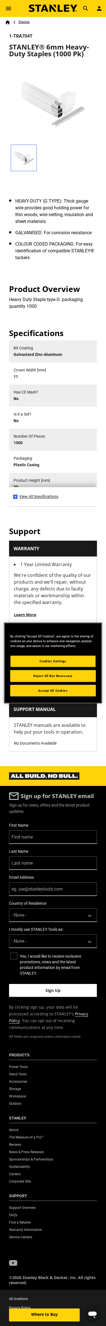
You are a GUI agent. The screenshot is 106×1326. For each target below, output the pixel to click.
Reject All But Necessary (53, 676)
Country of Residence (27, 903)
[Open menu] (8, 8)
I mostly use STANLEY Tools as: (36, 929)
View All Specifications (38, 496)
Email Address (21, 877)
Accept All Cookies (53, 690)
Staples (24, 22)
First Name (18, 825)
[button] (13, 1263)
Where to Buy (44, 1314)
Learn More (25, 614)
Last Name (18, 851)
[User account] (99, 8)
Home (7, 22)
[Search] (85, 8)
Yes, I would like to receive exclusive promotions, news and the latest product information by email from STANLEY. (50, 964)
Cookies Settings (53, 661)
